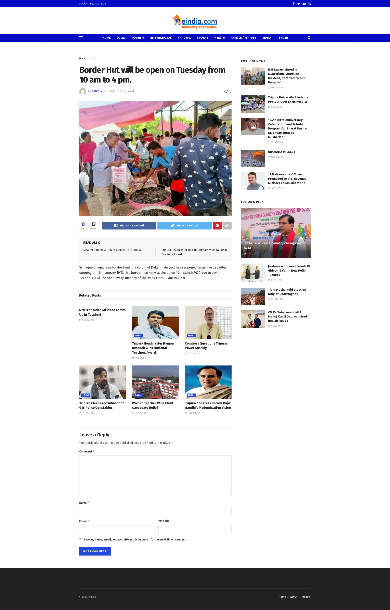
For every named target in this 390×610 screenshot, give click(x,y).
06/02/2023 (276, 299)
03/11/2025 (276, 280)
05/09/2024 (276, 107)
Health (219, 37)
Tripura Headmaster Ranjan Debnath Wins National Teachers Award (153, 347)
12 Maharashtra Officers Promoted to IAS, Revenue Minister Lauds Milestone (287, 179)
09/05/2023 (115, 91)
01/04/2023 (276, 157)
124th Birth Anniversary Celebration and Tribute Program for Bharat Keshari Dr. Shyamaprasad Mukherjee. (288, 128)
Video (266, 37)
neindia (97, 91)
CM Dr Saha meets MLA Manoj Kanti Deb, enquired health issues (287, 316)
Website (164, 521)
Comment (87, 451)
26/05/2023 (276, 326)
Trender (306, 596)
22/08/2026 (87, 320)
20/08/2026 (87, 413)
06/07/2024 (276, 142)
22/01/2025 (252, 253)
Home (107, 37)
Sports (203, 37)
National (184, 37)
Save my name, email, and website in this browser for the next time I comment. (135, 539)
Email (84, 521)
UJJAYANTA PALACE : (281, 152)
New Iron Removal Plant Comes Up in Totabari (113, 250)
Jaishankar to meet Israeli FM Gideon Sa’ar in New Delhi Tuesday (289, 270)
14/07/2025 (276, 188)
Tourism (137, 37)
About (293, 596)
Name (84, 503)
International (161, 37)
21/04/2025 (276, 87)
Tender (282, 37)
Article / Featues (243, 37)
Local (121, 37)
